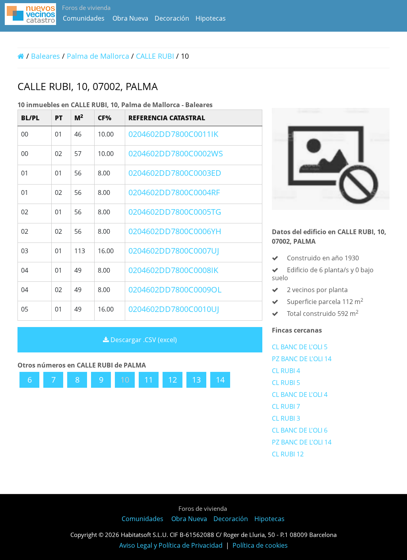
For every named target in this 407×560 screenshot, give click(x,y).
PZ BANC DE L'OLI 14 (301, 358)
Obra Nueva (130, 18)
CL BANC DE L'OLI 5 (300, 347)
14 (220, 379)
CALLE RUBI (156, 56)
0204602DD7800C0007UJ (173, 250)
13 (196, 379)
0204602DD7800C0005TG (174, 211)
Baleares (45, 56)
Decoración (172, 18)
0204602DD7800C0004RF (174, 192)
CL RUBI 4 (286, 370)
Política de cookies (260, 545)
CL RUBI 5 (286, 382)
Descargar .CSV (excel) (143, 339)
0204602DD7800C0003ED (174, 172)
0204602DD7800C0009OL (174, 289)
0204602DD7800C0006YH (174, 231)
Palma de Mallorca (98, 56)
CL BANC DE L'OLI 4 (300, 394)
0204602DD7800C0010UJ (173, 309)
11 (148, 379)
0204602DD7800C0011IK (173, 134)
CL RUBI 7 (286, 406)
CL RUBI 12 (288, 454)
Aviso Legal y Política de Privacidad (171, 545)
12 (172, 379)
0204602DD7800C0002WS (175, 153)
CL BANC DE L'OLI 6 (300, 430)
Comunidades (84, 18)
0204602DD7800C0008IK (173, 270)
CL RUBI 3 (286, 418)
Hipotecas (211, 18)
